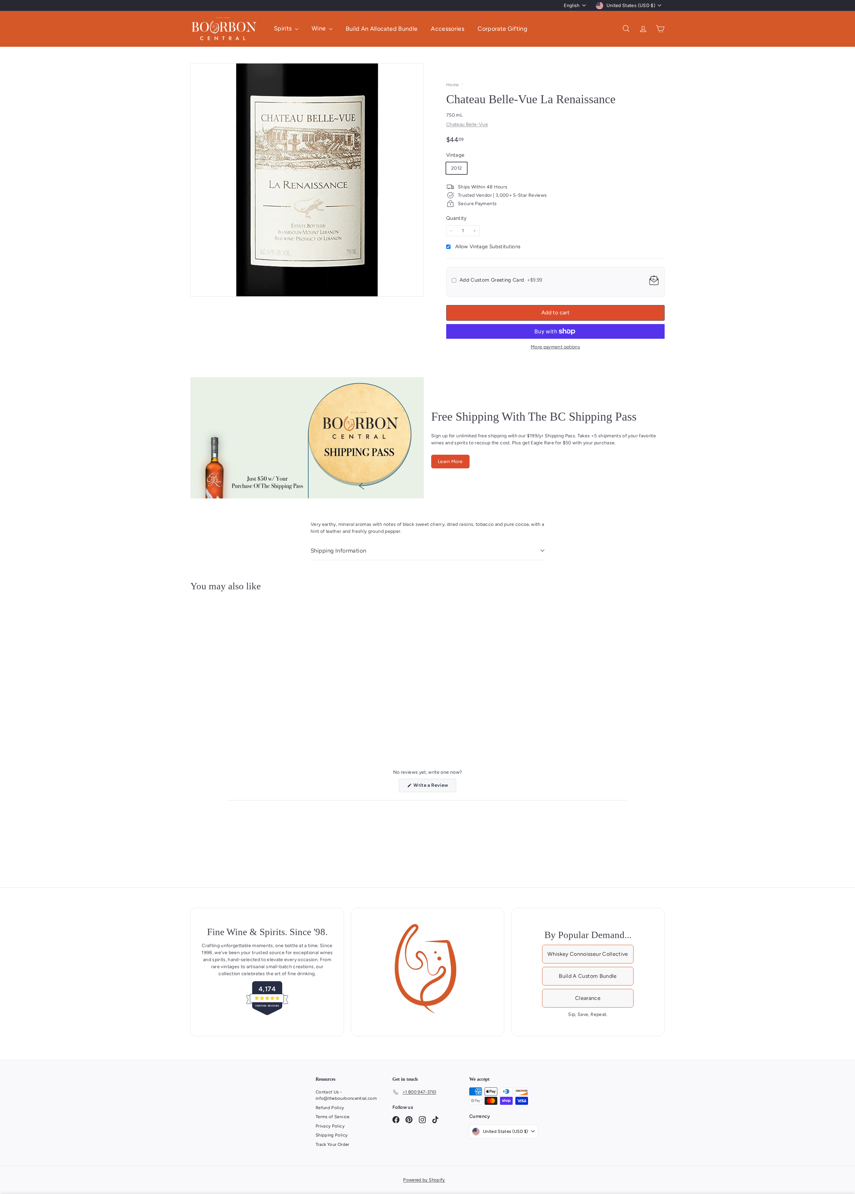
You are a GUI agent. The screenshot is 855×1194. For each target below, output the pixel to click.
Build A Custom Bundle (588, 976)
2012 (456, 168)
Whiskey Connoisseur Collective (587, 954)
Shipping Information (338, 550)
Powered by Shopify (424, 1179)
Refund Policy (330, 1107)
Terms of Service (333, 1116)
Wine (319, 28)
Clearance (588, 998)
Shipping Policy (332, 1135)
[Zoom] (307, 179)
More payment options (555, 347)
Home (453, 84)
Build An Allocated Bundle (382, 28)
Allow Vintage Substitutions (487, 247)
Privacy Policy (330, 1126)
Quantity (456, 218)
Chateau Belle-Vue (467, 124)
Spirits (283, 28)
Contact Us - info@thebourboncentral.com (346, 1095)
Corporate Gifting (502, 28)
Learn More (450, 461)
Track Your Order (332, 1144)
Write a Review (434, 787)
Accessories (447, 28)
